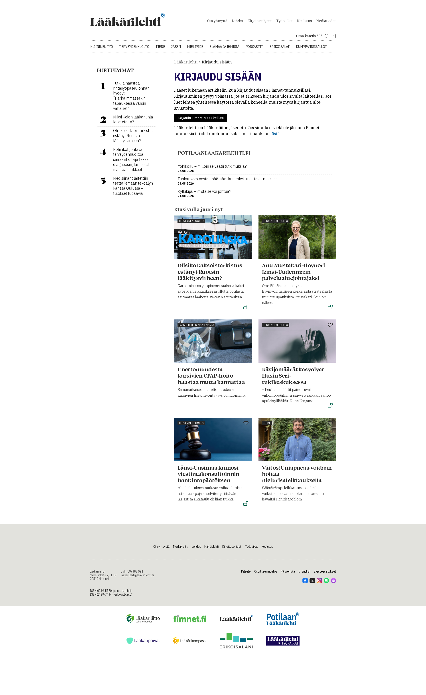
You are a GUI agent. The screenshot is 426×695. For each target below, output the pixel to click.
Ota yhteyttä (217, 21)
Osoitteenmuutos (265, 571)
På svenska (288, 571)
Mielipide (195, 46)
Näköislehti (211, 547)
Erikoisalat (280, 46)
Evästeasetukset (325, 571)
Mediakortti (180, 547)
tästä (275, 133)
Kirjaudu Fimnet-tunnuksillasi (201, 118)
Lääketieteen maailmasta (196, 325)
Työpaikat (284, 21)
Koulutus (304, 21)
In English (304, 571)
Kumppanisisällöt (311, 46)
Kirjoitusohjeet (260, 21)
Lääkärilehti (185, 62)
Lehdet (237, 21)
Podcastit (254, 46)
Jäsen (176, 46)
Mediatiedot (326, 21)
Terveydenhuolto (134, 46)
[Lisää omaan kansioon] (245, 221)
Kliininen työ (101, 46)
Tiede (160, 46)
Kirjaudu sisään (217, 62)
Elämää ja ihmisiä (224, 46)
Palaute (246, 571)
